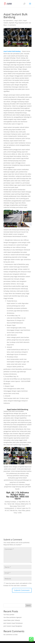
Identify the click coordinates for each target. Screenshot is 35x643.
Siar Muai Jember (9, 614)
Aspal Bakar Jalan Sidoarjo (12, 620)
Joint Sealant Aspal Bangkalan (13, 626)
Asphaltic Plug (13, 23)
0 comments (12, 25)
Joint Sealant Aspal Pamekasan (13, 623)
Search (28, 605)
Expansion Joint (23, 23)
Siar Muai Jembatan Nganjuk (12, 617)
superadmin (9, 20)
